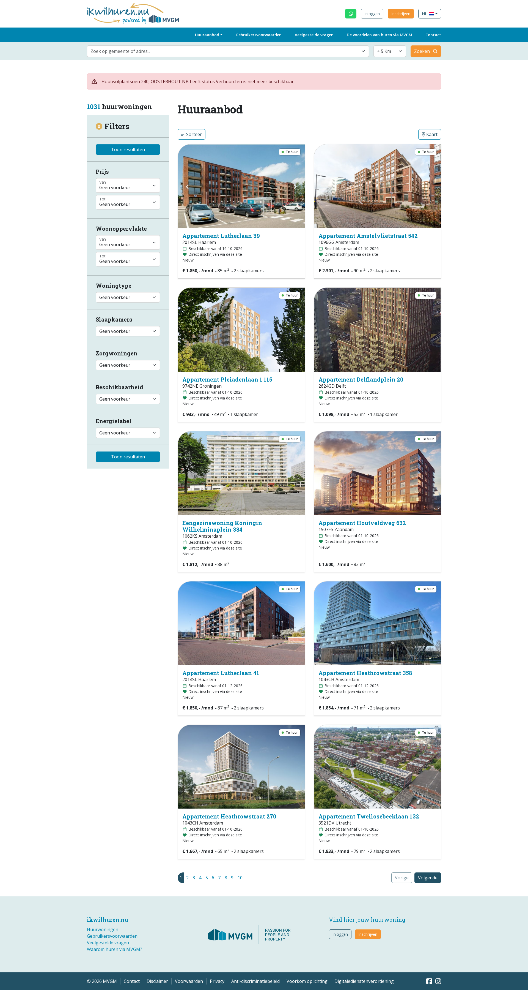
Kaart (431, 134)
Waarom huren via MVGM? (114, 949)
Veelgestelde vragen (314, 34)
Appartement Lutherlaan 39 (221, 235)
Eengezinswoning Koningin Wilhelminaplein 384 (222, 526)
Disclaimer (157, 981)
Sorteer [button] (193, 134)
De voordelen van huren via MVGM (379, 34)
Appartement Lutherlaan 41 (220, 672)
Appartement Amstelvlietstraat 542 (368, 235)
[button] (429, 13)
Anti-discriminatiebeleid (255, 981)
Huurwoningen (102, 929)
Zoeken (422, 51)
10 (240, 878)
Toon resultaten (128, 149)
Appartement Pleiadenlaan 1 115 (227, 379)
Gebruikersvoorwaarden (259, 34)
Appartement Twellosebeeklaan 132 (368, 816)
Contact (433, 34)
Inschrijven (400, 13)
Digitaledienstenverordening (364, 981)
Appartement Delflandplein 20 (360, 379)
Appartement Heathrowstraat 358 (365, 672)
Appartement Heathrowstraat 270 (229, 816)
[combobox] (228, 51)
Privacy (217, 981)
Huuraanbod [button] (207, 34)
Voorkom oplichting (307, 981)
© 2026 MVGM (102, 981)
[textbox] (224, 51)
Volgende (428, 878)
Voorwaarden (189, 981)
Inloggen (372, 13)
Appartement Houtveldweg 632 (362, 522)
